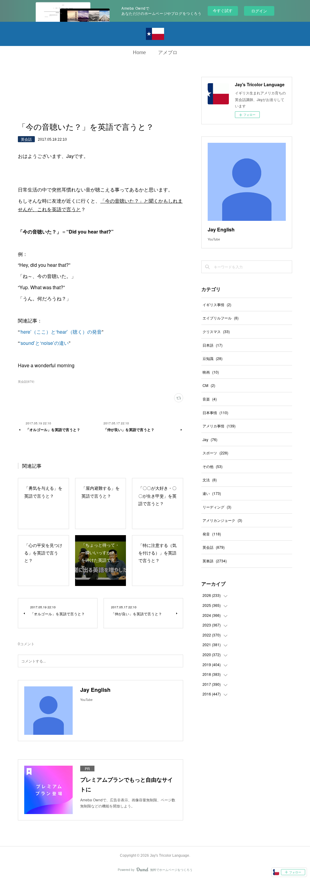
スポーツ (215, 452)
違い (212, 493)
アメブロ (167, 52)
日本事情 (215, 412)
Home (139, 52)
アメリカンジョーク (222, 520)
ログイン (259, 11)
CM (209, 385)
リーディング (217, 506)
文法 (210, 479)
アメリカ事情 (219, 425)
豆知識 (213, 358)
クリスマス (216, 331)
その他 (213, 466)
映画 (211, 372)
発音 (212, 533)
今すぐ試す (222, 10)
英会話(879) (26, 381)
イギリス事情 (217, 304)
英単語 (215, 560)
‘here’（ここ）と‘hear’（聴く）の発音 (60, 331)
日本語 (213, 345)
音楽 (210, 398)
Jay (210, 439)
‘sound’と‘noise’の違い (44, 342)
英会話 (26, 139)
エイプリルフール (221, 317)
